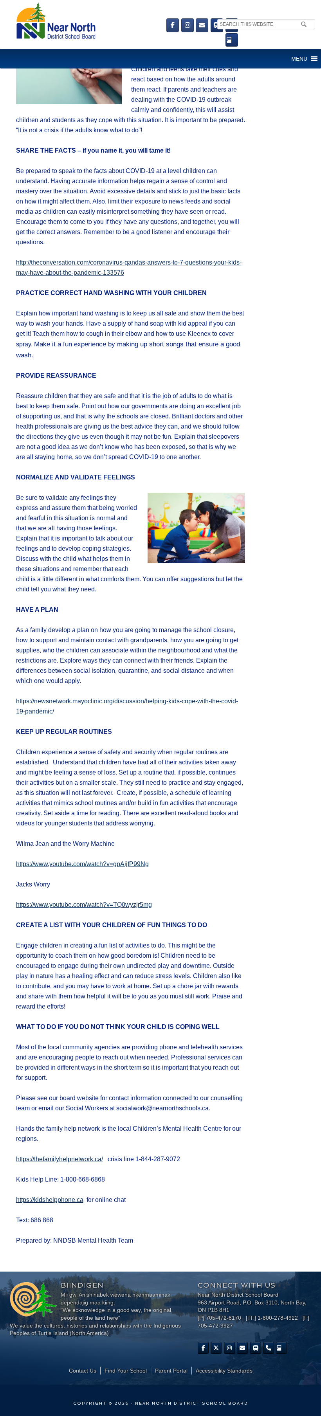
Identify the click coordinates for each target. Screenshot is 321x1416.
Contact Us (82, 1370)
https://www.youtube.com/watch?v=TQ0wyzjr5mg (84, 904)
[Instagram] (187, 25)
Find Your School (126, 1370)
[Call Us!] (268, 1348)
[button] (299, 58)
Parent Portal (171, 1370)
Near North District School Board (93, 21)
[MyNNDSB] (231, 40)
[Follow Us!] (216, 1348)
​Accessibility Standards (224, 1370)
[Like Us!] (203, 1348)
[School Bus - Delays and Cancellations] (217, 25)
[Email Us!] (202, 25)
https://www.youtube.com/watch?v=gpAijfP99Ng (82, 864)
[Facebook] (172, 25)
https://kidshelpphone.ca (49, 1199)
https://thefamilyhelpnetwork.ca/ (59, 1159)
